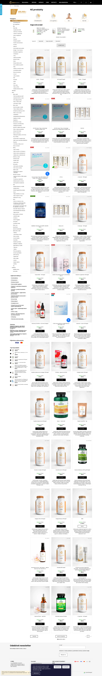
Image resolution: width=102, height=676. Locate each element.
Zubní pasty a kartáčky (18, 166)
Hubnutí (15, 46)
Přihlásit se (63, 654)
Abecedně (58, 41)
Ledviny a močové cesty (18, 68)
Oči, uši (14, 74)
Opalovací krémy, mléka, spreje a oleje (19, 177)
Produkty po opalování (18, 179)
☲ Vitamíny (13, 317)
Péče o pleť (15, 94)
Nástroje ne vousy (17, 197)
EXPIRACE (14, 267)
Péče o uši (15, 225)
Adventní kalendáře (17, 229)
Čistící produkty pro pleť (18, 96)
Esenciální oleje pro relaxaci (19, 208)
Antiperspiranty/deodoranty (19, 116)
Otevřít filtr (61, 45)
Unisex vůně (15, 162)
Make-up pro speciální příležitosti (20, 140)
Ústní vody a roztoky (17, 167)
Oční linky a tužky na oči (18, 144)
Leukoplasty (15, 114)
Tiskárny (15, 232)
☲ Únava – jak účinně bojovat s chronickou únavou (18, 314)
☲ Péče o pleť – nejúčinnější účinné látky (19, 309)
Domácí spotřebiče (17, 252)
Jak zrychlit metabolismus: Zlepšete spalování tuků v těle (18, 334)
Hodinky (15, 263)
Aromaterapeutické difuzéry (19, 210)
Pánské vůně (16, 160)
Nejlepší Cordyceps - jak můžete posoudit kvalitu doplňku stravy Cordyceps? (17, 327)
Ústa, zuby (15, 85)
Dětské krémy (16, 188)
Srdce (14, 81)
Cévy (14, 55)
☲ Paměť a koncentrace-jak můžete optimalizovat (17, 306)
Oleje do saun (16, 212)
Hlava (14, 61)
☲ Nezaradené (14, 301)
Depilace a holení (17, 118)
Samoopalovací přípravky (18, 182)
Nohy (14, 199)
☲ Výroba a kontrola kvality (17, 319)
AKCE (13, 92)
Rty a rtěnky (15, 136)
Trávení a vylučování (17, 33)
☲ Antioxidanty (14, 278)
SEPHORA (14, 90)
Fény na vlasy (16, 236)
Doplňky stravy (16, 269)
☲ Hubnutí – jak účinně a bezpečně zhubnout (19, 287)
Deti (14, 184)
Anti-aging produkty (17, 99)
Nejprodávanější (49, 41)
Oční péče (15, 221)
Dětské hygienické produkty (19, 190)
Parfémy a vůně (16, 156)
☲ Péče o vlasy (14, 311)
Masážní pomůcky (17, 241)
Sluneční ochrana (16, 174)
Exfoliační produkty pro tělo (19, 110)
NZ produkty (15, 20)
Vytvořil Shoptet (88, 672)
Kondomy (15, 218)
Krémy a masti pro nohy (18, 201)
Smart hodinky (16, 238)
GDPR (53, 663)
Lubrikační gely (16, 216)
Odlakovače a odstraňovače (19, 155)
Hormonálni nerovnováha (18, 48)
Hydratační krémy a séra (18, 98)
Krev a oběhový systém (18, 64)
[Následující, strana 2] (88, 636)
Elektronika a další (16, 230)
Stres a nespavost (17, 35)
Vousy (14, 192)
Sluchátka (15, 240)
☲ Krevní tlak (14, 299)
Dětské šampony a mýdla (18, 186)
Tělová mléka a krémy (18, 109)
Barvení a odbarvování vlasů (19, 127)
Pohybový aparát (16, 41)
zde (40, 670)
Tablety (15, 249)
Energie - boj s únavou (18, 50)
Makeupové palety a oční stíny (19, 134)
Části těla (15, 28)
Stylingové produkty (17, 125)
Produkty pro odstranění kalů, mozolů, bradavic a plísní (19, 203)
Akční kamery (16, 254)
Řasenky (15, 142)
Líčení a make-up (16, 133)
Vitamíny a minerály (17, 31)
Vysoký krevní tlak (17, 30)
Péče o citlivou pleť (17, 101)
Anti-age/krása (16, 24)
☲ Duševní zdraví (15, 282)
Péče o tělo (15, 105)
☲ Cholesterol (14, 280)
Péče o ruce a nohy (17, 112)
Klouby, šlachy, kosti (17, 63)
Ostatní (15, 260)
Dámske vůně (16, 158)
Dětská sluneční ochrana (18, 181)
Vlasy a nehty (16, 87)
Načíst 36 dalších (61, 636)
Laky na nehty (16, 149)
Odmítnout (57, 667)
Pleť (14, 77)
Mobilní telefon (16, 262)
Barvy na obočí (16, 145)
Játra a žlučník (16, 76)
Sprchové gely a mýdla (18, 107)
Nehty (14, 147)
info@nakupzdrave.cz (37, 663)
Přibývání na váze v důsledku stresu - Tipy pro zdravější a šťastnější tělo (18, 331)
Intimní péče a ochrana (18, 214)
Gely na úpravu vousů (17, 195)
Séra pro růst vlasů (17, 131)
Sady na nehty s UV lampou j (19, 151)
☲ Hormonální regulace (16, 284)
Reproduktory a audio (17, 245)
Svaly (14, 83)
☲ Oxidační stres (14, 303)
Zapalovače (15, 256)
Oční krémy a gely (17, 103)
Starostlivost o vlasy (17, 121)
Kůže (14, 66)
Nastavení (36, 673)
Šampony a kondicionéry (18, 123)
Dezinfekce (15, 227)
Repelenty (15, 120)
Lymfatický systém (17, 70)
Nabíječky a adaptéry (17, 243)
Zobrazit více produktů (60, 37)
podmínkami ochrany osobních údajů (81, 650)
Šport (14, 37)
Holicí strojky (16, 258)
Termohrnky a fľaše (17, 234)
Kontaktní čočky (16, 223)
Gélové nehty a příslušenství (19, 153)
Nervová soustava (17, 72)
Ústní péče (15, 164)
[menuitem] (26, 2)
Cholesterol (15, 53)
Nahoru (34, 636)
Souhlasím (66, 667)
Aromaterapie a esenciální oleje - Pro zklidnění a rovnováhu (20, 206)
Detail (82, 526)
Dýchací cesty (16, 59)
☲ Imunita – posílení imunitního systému (18, 290)
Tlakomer (15, 247)
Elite (14, 26)
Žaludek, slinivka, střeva (18, 88)
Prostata (15, 79)
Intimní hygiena (16, 219)
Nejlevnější (41, 41)
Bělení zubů (15, 169)
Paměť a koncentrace (18, 42)
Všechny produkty (17, 57)
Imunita (15, 44)
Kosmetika (15, 271)
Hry (13, 265)
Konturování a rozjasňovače (19, 138)
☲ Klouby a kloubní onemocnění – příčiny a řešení (18, 296)
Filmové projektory (17, 251)
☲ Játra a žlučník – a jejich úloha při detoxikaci (18, 293)
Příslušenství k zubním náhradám (18, 172)
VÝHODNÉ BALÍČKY (16, 22)
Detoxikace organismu (18, 52)
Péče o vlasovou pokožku (18, 129)
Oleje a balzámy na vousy (18, 193)
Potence (15, 39)
